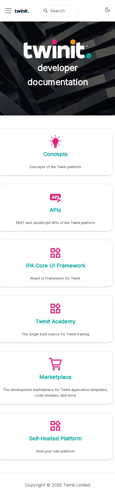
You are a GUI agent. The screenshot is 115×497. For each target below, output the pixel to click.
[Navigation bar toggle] (8, 11)
